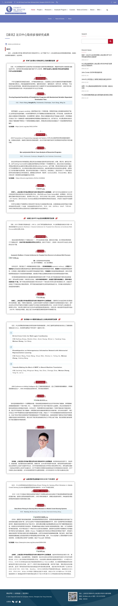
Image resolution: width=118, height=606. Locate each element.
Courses (72, 10)
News (69, 18)
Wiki (98, 10)
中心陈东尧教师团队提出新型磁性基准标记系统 (97, 95)
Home (33, 10)
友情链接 (17, 593)
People (39, 10)
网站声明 (9, 593)
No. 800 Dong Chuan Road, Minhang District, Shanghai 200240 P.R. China (35, 2)
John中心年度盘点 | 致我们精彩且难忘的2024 (96, 79)
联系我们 (26, 593)
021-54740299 (8, 2)
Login (114, 2)
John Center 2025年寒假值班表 (92, 72)
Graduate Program (60, 10)
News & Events (82, 10)
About (92, 10)
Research (48, 10)
